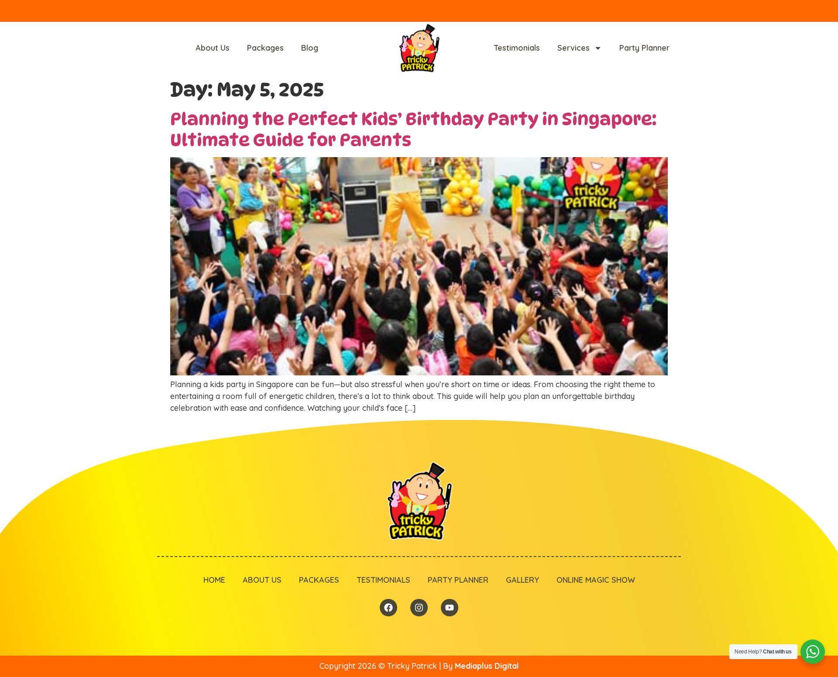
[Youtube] (449, 607)
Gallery (522, 580)
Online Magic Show (595, 580)
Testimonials (517, 48)
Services (573, 48)
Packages (265, 48)
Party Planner (644, 48)
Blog (309, 48)
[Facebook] (388, 607)
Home (214, 580)
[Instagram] (419, 607)
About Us (213, 48)
